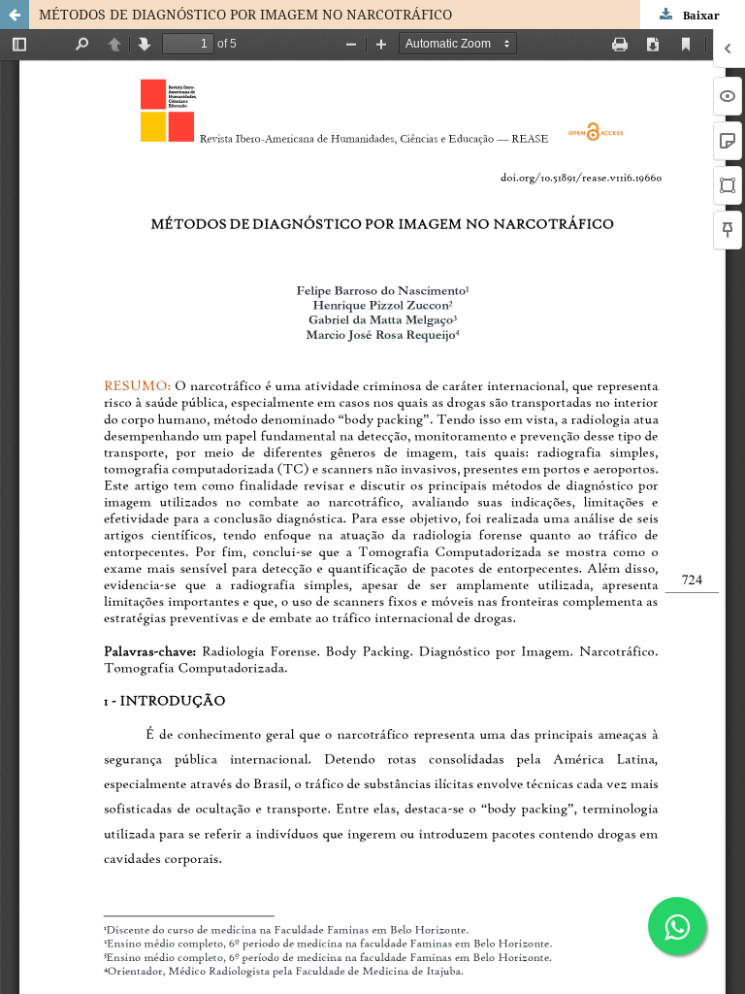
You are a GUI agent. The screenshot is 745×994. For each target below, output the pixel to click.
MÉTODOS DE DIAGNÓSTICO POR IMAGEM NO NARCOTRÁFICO (245, 14)
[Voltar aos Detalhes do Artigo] (14, 14)
